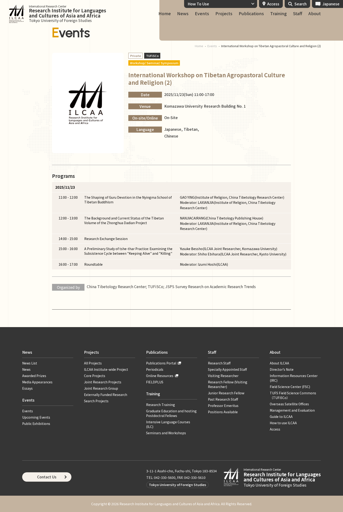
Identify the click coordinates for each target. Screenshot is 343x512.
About (314, 13)
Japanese (331, 4)
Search (300, 4)
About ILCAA (279, 363)
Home (164, 13)
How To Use (198, 4)
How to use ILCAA (283, 422)
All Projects (93, 363)
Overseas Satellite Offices (289, 404)
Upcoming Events (36, 417)
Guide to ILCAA (283, 416)
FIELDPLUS (154, 382)
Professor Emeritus (223, 405)
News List (29, 363)
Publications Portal (161, 363)
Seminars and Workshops (166, 433)
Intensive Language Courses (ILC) (168, 424)
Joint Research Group (101, 388)
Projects (223, 13)
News (183, 13)
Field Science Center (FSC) (290, 386)
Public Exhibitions (36, 423)
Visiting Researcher (223, 375)
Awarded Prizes (34, 375)
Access (273, 4)
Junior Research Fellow (226, 393)
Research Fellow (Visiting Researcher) (227, 384)
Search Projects (96, 401)
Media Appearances (37, 382)
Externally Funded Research (105, 394)
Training (278, 13)
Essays (27, 388)
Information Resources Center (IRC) (294, 378)
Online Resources (159, 375)
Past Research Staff (223, 399)
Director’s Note (282, 369)
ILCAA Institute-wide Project (106, 369)
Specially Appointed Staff (227, 369)
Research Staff (219, 363)
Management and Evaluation (292, 410)
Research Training (160, 404)
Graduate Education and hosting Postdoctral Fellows (171, 413)
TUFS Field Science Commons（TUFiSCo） (293, 395)
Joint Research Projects (102, 382)
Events (202, 13)
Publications (251, 13)
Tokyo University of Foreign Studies (177, 484)
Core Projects (94, 375)
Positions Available (223, 412)
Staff (297, 13)
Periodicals (154, 369)
